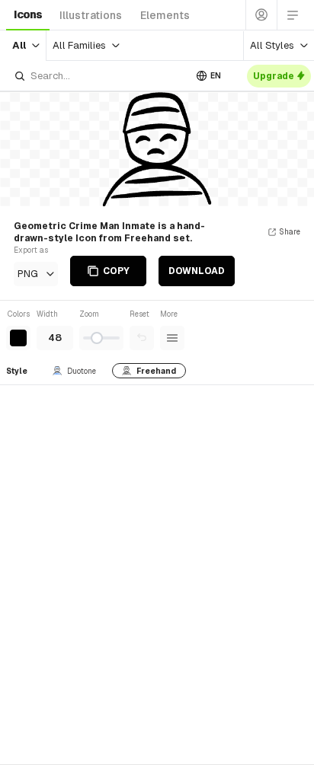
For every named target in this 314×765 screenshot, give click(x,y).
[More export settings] (172, 338)
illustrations (90, 15)
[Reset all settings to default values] (142, 338)
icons (28, 14)
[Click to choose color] (18, 338)
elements (165, 15)
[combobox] (99, 76)
